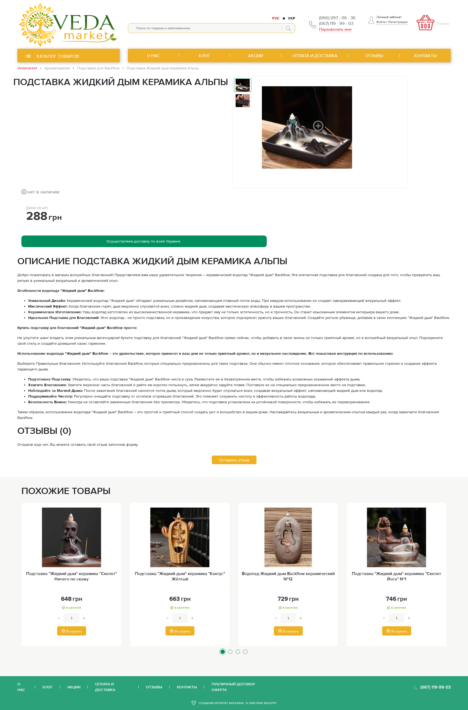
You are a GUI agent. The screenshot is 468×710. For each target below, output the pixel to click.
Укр (291, 18)
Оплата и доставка (105, 687)
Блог (48, 687)
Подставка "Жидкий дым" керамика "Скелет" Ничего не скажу (71, 576)
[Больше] (84, 618)
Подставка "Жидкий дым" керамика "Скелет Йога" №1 (396, 576)
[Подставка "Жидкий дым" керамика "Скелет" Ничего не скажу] (71, 537)
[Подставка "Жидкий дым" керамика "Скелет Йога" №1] (396, 537)
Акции (73, 687)
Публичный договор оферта (233, 687)
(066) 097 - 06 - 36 (337, 17)
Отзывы (154, 687)
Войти (381, 22)
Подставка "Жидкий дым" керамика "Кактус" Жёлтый (180, 576)
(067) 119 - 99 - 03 (336, 23)
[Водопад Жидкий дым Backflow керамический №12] (288, 537)
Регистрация (398, 22)
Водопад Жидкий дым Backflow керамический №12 (288, 576)
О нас (21, 687)
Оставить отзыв (234, 459)
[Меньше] (59, 618)
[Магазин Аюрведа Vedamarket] (68, 24)
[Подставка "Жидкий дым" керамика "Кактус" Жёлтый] (180, 537)
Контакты (187, 687)
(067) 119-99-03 (435, 687)
